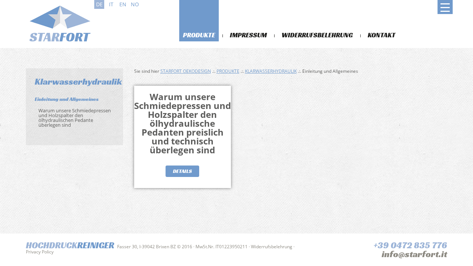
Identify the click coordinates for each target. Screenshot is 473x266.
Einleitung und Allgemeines (67, 99)
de (99, 4)
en (122, 4)
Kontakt (381, 35)
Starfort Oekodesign (185, 71)
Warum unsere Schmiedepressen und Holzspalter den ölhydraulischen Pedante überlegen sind (74, 117)
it (111, 4)
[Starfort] (59, 23)
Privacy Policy (40, 252)
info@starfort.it (414, 254)
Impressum (248, 35)
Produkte (199, 35)
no (135, 4)
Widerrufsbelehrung (317, 35)
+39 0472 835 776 (410, 245)
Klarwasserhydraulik (271, 71)
